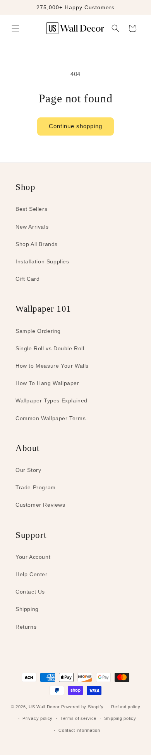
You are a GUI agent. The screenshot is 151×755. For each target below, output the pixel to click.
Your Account (32, 557)
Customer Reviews (40, 505)
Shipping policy (120, 718)
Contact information (79, 730)
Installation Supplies (42, 261)
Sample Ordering (38, 331)
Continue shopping (75, 126)
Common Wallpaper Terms (50, 418)
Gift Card (27, 279)
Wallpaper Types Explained (51, 400)
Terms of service (78, 718)
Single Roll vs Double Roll (49, 348)
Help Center (31, 574)
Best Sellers (31, 209)
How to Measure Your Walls (52, 366)
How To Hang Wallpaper (47, 383)
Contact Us (30, 592)
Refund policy (125, 706)
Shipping (27, 609)
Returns (25, 627)
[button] (15, 28)
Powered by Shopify (82, 706)
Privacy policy (37, 718)
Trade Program (35, 487)
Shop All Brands (36, 244)
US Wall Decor (44, 706)
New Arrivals (31, 227)
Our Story (28, 470)
